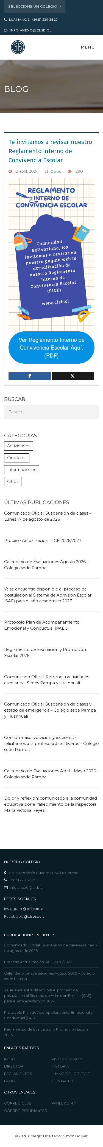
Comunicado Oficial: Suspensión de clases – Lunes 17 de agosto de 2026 (51, 948)
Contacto (62, 1081)
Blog (9, 1081)
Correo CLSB (18, 1103)
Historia (60, 1066)
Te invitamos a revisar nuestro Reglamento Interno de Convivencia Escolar (50, 151)
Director (13, 1066)
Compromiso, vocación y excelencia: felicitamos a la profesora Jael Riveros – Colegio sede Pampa (51, 743)
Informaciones (21, 469)
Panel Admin (64, 1103)
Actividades (18, 445)
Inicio (10, 1059)
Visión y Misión (67, 1059)
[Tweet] (73, 376)
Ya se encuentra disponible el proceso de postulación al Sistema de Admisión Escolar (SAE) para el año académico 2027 (47, 595)
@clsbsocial (33, 908)
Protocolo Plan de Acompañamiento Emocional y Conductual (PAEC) (48, 1015)
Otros (55, 171)
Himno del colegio (71, 1073)
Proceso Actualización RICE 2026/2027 (42, 540)
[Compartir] (30, 376)
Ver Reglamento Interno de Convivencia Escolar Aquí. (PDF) (52, 347)
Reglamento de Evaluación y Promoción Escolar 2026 (47, 1032)
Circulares (16, 457)
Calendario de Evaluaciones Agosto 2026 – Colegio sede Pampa (49, 976)
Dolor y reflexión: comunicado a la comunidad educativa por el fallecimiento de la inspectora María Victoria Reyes (50, 804)
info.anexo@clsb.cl (26, 887)
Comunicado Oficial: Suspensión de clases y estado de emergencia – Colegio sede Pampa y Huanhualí (50, 710)
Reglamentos (18, 1073)
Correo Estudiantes (25, 1110)
